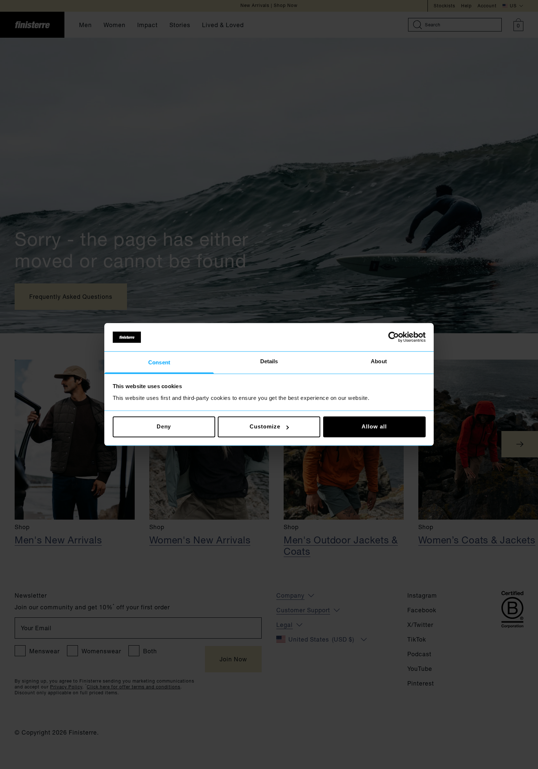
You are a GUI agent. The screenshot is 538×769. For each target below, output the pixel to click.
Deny (164, 427)
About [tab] (379, 361)
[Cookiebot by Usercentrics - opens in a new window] (394, 337)
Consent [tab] (159, 362)
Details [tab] (269, 361)
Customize (265, 427)
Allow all (374, 427)
